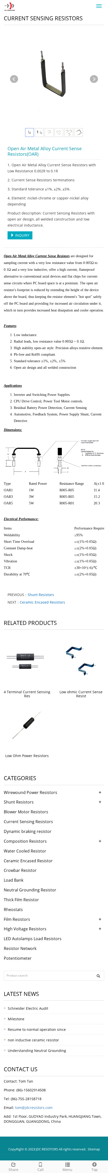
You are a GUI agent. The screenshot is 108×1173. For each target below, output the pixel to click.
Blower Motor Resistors (26, 812)
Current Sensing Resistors (28, 821)
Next (94, 79)
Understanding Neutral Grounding (37, 1050)
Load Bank (13, 880)
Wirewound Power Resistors (30, 792)
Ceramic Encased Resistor (28, 861)
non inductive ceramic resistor (33, 1040)
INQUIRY (21, 235)
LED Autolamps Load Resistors (33, 938)
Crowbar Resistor (20, 870)
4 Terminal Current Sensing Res (27, 693)
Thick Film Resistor (21, 899)
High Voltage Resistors (25, 929)
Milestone (16, 1019)
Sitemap (94, 1149)
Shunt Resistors (41, 594)
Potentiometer (18, 958)
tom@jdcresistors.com (33, 1107)
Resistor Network (20, 948)
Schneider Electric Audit (28, 1008)
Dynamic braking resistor (27, 831)
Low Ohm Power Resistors (27, 755)
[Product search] (98, 976)
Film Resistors (17, 919)
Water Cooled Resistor (25, 851)
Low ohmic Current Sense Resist (81, 693)
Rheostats (13, 909)
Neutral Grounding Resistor (30, 890)
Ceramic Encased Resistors (42, 602)
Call (40, 1169)
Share (13, 1169)
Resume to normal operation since (37, 1029)
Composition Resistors (25, 841)
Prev (14, 79)
